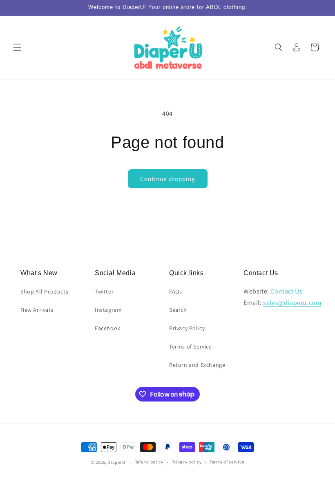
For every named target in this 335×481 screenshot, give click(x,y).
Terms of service (227, 462)
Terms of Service (190, 346)
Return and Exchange (197, 364)
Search (178, 309)
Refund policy (148, 462)
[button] (17, 47)
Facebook (108, 328)
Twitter (104, 291)
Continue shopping (167, 179)
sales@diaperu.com (292, 302)
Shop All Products (44, 291)
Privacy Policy (187, 328)
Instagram (108, 309)
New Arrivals (36, 309)
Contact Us (286, 291)
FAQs (175, 291)
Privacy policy (187, 462)
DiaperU (116, 462)
